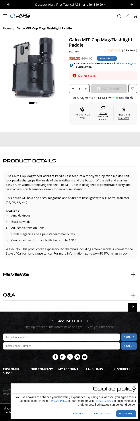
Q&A (9, 295)
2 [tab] (37, 103)
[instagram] (63, 357)
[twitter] (70, 357)
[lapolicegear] (20, 16)
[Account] (127, 16)
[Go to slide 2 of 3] (8, 4)
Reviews (16, 274)
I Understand (126, 413)
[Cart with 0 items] (135, 16)
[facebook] (55, 357)
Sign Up (129, 337)
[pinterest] (77, 357)
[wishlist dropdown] (132, 88)
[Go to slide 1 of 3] (132, 4)
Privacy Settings (103, 400)
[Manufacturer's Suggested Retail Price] (90, 58)
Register (132, 63)
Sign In (120, 63)
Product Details (29, 161)
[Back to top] (132, 307)
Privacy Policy (59, 400)
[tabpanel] (33, 67)
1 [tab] (32, 103)
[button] (103, 98)
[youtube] (85, 357)
